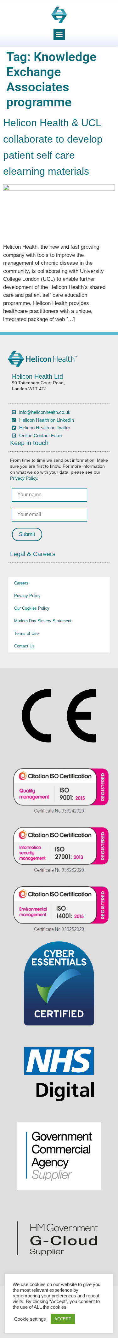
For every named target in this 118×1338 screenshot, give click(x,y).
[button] (59, 34)
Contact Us (24, 646)
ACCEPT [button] (62, 1319)
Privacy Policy (23, 478)
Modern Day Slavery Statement (42, 620)
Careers (21, 583)
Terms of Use (26, 633)
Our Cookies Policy (31, 608)
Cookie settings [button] (30, 1319)
